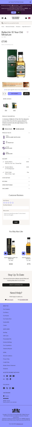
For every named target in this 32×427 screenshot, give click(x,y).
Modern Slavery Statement (9, 365)
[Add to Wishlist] (27, 32)
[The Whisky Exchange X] (7, 388)
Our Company (6, 309)
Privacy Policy (6, 359)
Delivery (4, 159)
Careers (5, 325)
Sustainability (6, 322)
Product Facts (6, 133)
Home (3, 26)
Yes (13, 12)
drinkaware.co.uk (19, 423)
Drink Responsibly (7, 185)
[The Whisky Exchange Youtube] (13, 388)
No (18, 12)
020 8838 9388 (24, 299)
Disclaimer (5, 188)
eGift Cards (5, 335)
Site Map (5, 332)
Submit (16, 222)
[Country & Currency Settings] (29, 18)
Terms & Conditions (7, 356)
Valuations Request (7, 348)
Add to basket (6, 253)
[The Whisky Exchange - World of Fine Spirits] (15, 18)
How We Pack (6, 178)
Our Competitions (7, 345)
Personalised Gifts (7, 339)
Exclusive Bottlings (7, 342)
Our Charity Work (7, 319)
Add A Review (6, 200)
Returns (4, 181)
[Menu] (2, 18)
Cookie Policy (6, 362)
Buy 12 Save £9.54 (26, 94)
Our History (5, 312)
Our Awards (6, 315)
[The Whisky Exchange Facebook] (4, 388)
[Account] (5, 18)
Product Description (8, 116)
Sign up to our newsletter (16, 284)
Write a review (6, 210)
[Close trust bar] (30, 2)
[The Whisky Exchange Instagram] (10, 388)
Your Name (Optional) (7, 205)
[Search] (2, 23)
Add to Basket (14, 93)
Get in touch (10, 299)
